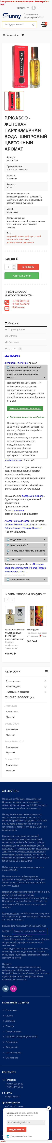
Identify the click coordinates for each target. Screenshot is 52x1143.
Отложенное (11, 1057)
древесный (23, 236)
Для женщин (12, 711)
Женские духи (13, 686)
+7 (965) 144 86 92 (20, 304)
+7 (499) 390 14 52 (20, 301)
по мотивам (37, 521)
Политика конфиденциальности (21, 1036)
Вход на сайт (11, 1047)
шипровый (24, 239)
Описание (13, 323)
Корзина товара (13, 1052)
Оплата (12, 336)
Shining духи (33, 629)
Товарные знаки (13, 1031)
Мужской (10, 717)
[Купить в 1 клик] (21, 275)
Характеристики (17, 329)
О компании (11, 1010)
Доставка (13, 342)
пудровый (11, 236)
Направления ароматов (17, 692)
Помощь (9, 1026)
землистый (12, 239)
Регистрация (11, 1042)
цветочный (28, 242)
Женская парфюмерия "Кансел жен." (11, 645)
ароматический (14, 242)
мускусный (35, 236)
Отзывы (14, 348)
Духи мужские (13, 681)
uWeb (2, 1141)
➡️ (24, 372)
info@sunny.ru (18, 307)
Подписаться (16, 1129)
